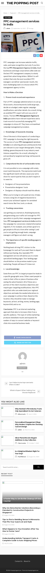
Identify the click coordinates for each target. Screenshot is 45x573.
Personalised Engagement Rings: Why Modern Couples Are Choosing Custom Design (28, 424)
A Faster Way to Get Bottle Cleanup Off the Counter (22, 500)
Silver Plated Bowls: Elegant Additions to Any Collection (26, 439)
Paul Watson (22, 457)
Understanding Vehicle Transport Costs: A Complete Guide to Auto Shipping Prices (20, 539)
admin (8, 28)
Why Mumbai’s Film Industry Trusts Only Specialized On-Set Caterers (28, 410)
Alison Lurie (22, 414)
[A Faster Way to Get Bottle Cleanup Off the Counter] (22, 492)
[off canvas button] (2, 3)
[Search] (42, 3)
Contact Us (18, 561)
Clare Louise (22, 443)
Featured (8, 17)
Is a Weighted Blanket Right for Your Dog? (27, 452)
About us (27, 561)
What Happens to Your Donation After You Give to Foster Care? (20, 530)
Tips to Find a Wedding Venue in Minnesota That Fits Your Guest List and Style (20, 520)
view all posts (22, 367)
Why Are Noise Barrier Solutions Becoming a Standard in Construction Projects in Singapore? (21, 510)
